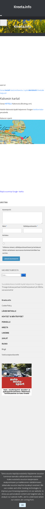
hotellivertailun (38, 109)
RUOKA (4, 343)
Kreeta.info (22, 7)
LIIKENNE (5, 332)
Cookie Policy (7, 305)
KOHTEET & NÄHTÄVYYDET (13, 316)
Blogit (4, 349)
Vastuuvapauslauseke (10, 354)
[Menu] (1, 15)
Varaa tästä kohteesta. (11, 90)
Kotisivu (5, 235)
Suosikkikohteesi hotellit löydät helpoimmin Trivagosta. (22, 287)
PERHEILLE (6, 322)
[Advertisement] (22, 59)
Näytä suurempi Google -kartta (12, 191)
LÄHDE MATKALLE (9, 311)
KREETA (5, 327)
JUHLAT (5, 338)
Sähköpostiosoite (30, 226)
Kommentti (6, 209)
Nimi (4, 226)
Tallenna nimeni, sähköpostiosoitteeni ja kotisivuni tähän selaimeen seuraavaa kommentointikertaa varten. (21, 250)
